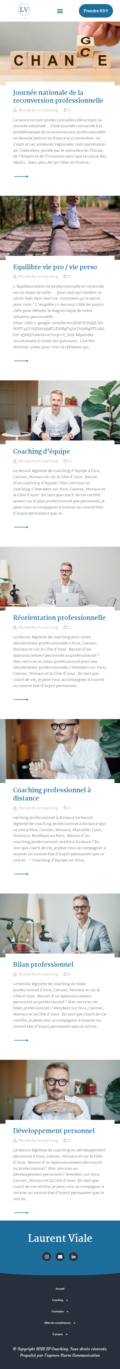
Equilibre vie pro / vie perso (55, 268)
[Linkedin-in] (73, 1256)
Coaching (57, 1300)
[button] (60, 10)
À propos (57, 1334)
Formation (58, 1311)
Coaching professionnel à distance (52, 795)
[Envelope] (60, 1256)
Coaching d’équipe (41, 452)
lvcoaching (48, 110)
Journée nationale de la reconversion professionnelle (58, 97)
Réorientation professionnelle (59, 618)
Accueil (60, 1288)
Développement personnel (54, 1131)
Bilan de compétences (58, 1322)
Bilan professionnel (43, 965)
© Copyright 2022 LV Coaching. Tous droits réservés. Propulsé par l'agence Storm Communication (60, 1352)
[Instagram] (46, 1256)
